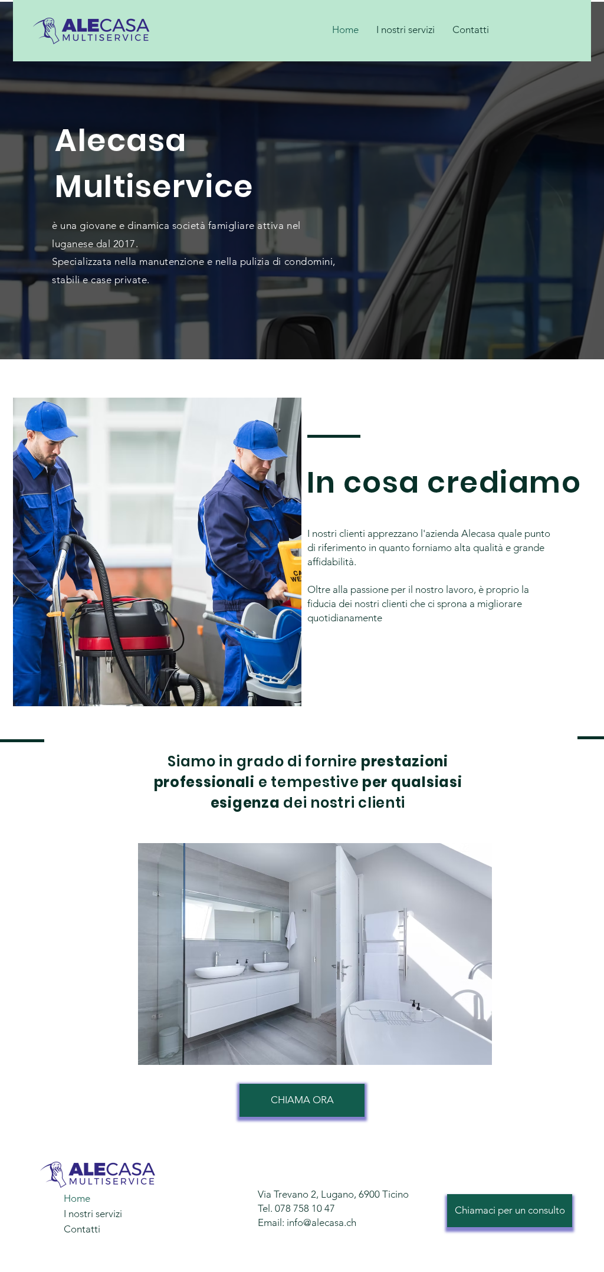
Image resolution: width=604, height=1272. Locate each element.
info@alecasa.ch (321, 1222)
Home (77, 1198)
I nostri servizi (93, 1213)
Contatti (82, 1229)
